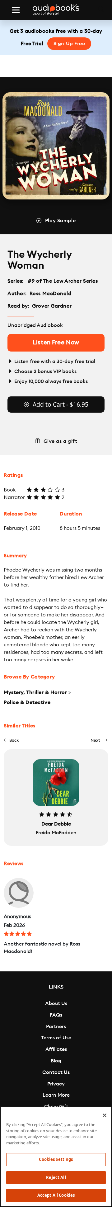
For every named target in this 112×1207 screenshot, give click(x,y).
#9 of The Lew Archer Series (62, 281)
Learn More (56, 1095)
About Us (56, 1003)
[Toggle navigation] (15, 10)
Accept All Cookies (56, 1195)
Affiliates (56, 1049)
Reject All (56, 1177)
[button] (11, 740)
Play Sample (60, 221)
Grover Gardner (52, 306)
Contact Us (56, 1072)
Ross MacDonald (51, 293)
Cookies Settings (56, 1159)
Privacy (56, 1083)
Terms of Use (56, 1037)
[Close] (104, 1115)
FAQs (56, 1015)
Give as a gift (60, 441)
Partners (56, 1026)
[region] (56, 1157)
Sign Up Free (69, 43)
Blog (56, 1060)
